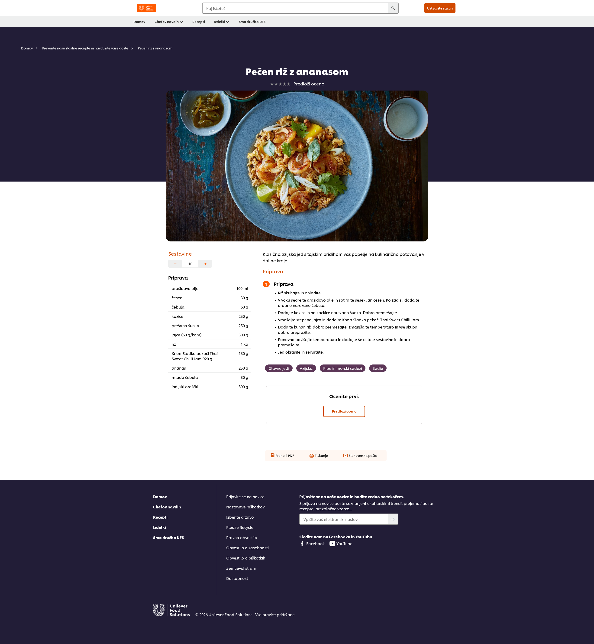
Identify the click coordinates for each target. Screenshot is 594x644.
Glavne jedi (278, 368)
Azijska (306, 368)
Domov (160, 496)
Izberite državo (240, 517)
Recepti (160, 517)
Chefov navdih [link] (167, 21)
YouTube (344, 543)
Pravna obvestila (241, 537)
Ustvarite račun (440, 8)
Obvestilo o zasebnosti (247, 547)
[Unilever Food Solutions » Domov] (146, 8)
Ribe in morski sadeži (342, 368)
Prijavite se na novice (245, 496)
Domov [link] (139, 21)
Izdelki (159, 527)
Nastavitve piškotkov (245, 506)
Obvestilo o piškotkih (245, 557)
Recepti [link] (198, 21)
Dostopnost (237, 578)
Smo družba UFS (168, 537)
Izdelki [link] (219, 21)
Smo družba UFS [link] (252, 21)
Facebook (315, 543)
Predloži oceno (344, 411)
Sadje (378, 368)
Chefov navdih (167, 506)
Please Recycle (239, 527)
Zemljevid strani (241, 568)
